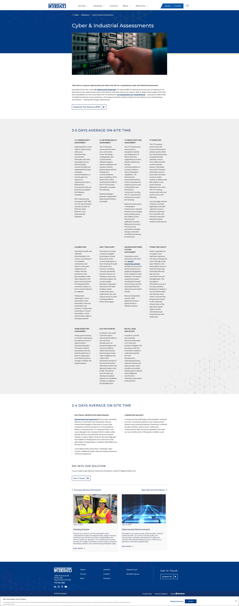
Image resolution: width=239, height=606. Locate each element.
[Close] (236, 601)
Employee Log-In (132, 570)
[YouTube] (66, 587)
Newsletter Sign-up (132, 574)
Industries (97, 6)
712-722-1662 (59, 583)
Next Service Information (153, 490)
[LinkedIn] (55, 587)
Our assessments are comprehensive (131, 95)
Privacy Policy (147, 594)
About (125, 6)
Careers (168, 6)
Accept (190, 601)
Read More (78, 548)
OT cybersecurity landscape (105, 90)
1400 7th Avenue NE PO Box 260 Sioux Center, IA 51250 (62, 578)
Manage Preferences (176, 601)
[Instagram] (59, 587)
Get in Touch (79, 478)
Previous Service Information (87, 490)
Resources (140, 6)
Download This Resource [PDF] (86, 107)
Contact (178, 6)
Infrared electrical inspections (86, 419)
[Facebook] (62, 587)
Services (82, 6)
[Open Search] (187, 5)
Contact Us (167, 577)
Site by (173, 594)
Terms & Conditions (161, 594)
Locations (114, 6)
